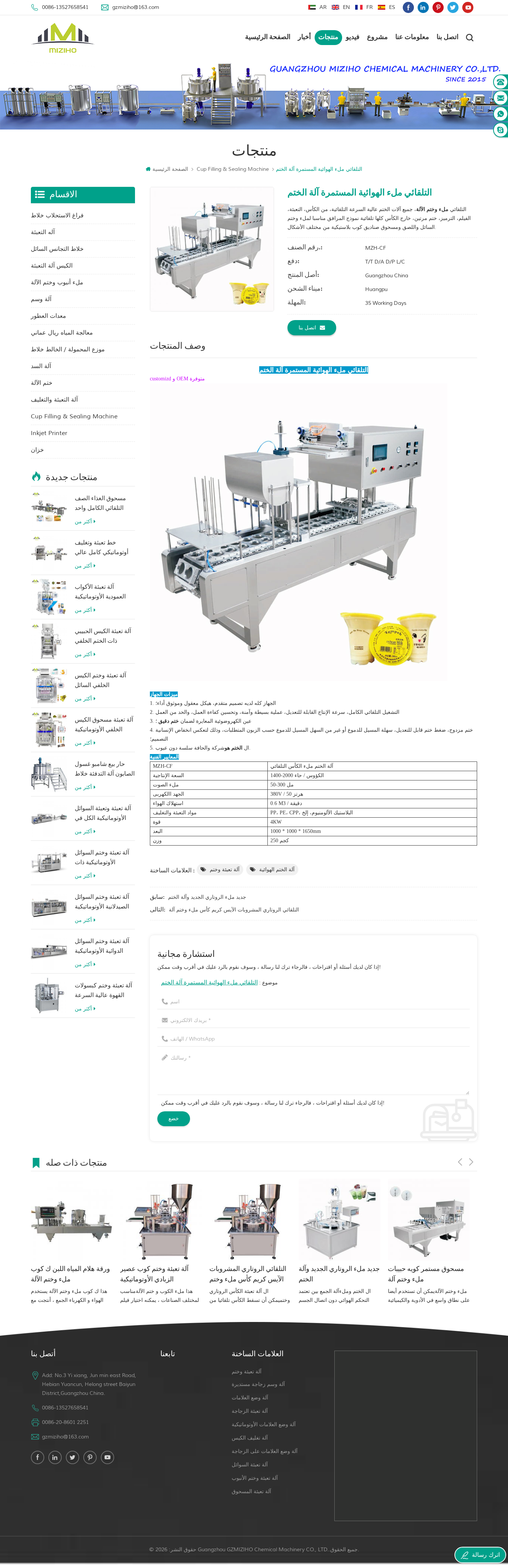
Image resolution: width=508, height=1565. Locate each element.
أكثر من (83, 521)
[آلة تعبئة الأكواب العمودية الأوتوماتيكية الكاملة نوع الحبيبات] (49, 597)
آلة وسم (41, 299)
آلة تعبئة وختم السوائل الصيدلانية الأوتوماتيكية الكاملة (102, 903)
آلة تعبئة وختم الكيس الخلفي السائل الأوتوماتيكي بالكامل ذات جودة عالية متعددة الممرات (105, 681)
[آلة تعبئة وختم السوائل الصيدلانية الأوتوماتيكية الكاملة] (49, 907)
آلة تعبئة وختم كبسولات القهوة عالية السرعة (103, 991)
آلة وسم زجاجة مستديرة (258, 1384)
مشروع (377, 37)
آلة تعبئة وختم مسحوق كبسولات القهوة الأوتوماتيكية (426, 1274)
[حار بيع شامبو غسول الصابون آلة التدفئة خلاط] (49, 774)
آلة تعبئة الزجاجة (250, 1411)
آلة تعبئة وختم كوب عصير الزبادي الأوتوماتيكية (65, 1274)
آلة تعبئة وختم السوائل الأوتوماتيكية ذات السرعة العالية (102, 859)
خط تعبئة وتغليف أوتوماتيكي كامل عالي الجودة (101, 549)
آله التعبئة (43, 232)
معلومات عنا (412, 37)
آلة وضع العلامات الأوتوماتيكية (264, 1424)
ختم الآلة (41, 383)
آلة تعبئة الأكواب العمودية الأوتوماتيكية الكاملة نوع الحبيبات (100, 593)
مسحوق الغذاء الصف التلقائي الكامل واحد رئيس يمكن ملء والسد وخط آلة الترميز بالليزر (103, 504)
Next (471, 1162)
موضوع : (219, 983)
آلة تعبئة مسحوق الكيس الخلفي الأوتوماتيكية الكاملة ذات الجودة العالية (104, 726)
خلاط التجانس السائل (57, 249)
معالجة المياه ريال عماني (62, 332)
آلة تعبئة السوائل (250, 1465)
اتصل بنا (448, 37)
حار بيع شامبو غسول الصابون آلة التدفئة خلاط (105, 769)
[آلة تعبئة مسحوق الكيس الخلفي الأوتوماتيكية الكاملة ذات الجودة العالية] (49, 730)
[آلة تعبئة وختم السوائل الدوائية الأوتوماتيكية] (49, 951)
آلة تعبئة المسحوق (251, 1491)
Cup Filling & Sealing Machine (233, 169)
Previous (460, 1162)
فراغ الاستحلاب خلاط (57, 215)
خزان (37, 450)
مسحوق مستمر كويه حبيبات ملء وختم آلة (337, 1274)
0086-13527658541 (65, 7)
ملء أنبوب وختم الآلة (57, 282)
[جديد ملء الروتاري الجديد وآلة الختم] (250, 1220)
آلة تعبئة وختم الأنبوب (255, 1478)
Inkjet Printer (49, 433)
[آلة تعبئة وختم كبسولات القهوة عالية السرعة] (49, 995)
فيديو (353, 37)
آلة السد (41, 366)
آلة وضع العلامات (250, 1398)
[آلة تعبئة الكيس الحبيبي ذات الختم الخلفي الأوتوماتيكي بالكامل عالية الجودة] (49, 641)
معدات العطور (48, 316)
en (346, 7)
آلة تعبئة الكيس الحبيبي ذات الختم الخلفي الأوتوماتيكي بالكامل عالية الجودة (103, 637)
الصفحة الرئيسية (267, 37)
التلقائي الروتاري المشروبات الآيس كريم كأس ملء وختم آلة (234, 910)
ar (323, 7)
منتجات (328, 37)
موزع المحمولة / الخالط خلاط (68, 349)
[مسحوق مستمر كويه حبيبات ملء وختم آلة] (339, 1220)
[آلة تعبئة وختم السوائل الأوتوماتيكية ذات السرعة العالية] (49, 862)
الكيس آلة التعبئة (52, 265)
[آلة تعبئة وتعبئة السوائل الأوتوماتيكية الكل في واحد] (49, 818)
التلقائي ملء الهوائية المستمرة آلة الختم (209, 983)
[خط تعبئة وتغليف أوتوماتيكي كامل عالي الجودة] (49, 552)
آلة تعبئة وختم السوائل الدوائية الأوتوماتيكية (102, 946)
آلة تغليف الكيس (250, 1438)
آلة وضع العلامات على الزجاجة (265, 1451)
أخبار (304, 37)
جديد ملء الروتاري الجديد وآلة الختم (207, 897)
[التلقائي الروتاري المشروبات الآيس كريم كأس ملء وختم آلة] (161, 1220)
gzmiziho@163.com (135, 7)
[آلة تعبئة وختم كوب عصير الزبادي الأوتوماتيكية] (72, 1220)
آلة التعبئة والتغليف (54, 399)
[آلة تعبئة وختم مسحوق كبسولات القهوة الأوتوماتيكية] (429, 1220)
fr (369, 7)
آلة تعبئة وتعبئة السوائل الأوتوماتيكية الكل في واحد (103, 814)
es (392, 7)
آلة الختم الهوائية (277, 869)
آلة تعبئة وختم (224, 869)
